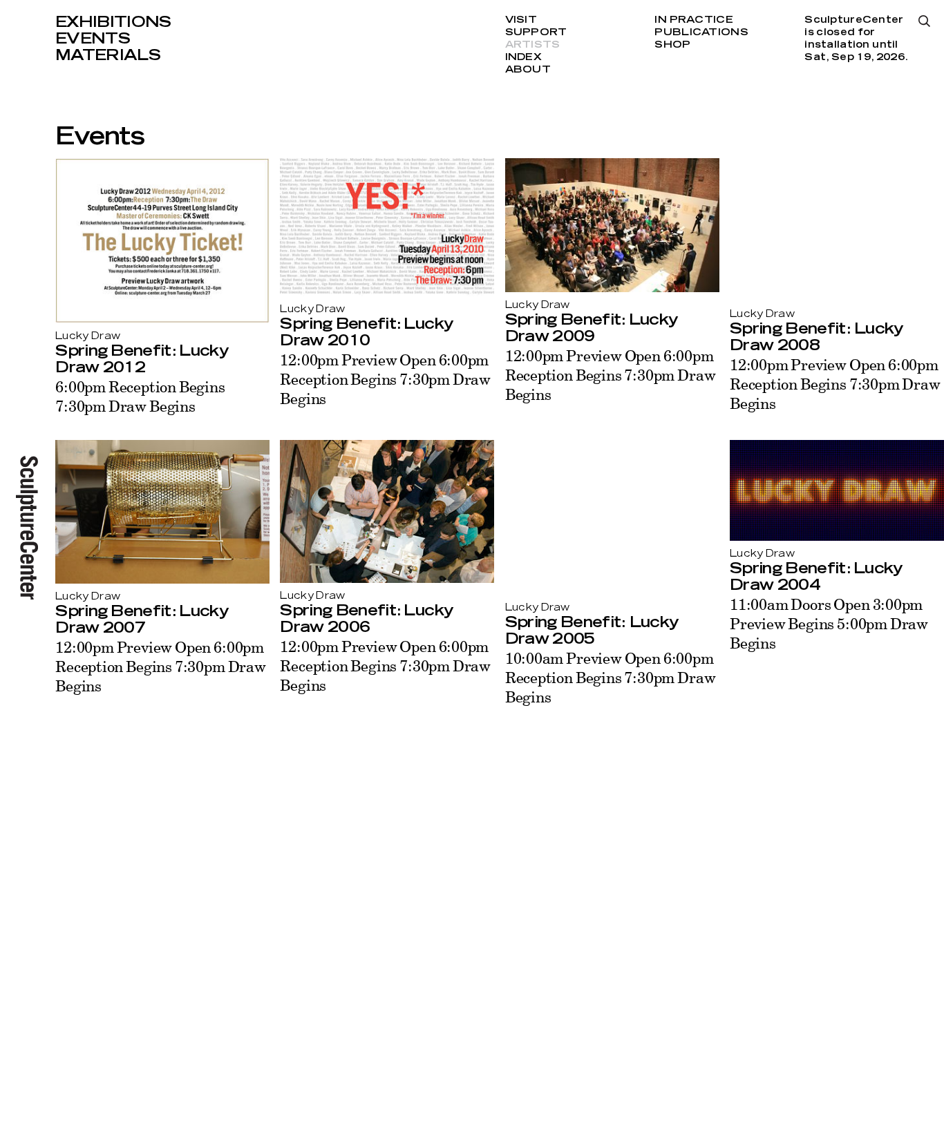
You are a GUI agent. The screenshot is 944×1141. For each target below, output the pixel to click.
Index (523, 57)
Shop (672, 45)
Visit (521, 20)
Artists (532, 45)
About (528, 70)
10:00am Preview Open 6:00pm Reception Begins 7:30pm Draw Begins (610, 677)
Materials (107, 55)
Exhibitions (113, 22)
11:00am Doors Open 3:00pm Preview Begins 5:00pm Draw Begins (829, 623)
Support (536, 32)
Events (92, 38)
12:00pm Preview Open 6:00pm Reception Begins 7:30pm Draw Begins (385, 378)
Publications (701, 32)
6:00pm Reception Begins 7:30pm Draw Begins (140, 396)
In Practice (693, 20)
